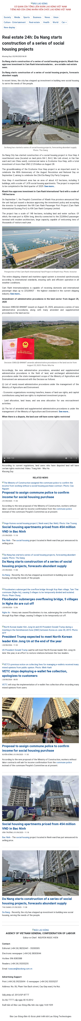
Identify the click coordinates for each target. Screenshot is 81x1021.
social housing (22, 540)
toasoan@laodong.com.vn (20, 968)
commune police (64, 509)
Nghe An (6, 612)
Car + (64, 22)
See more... (49, 186)
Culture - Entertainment (15, 22)
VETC (4, 684)
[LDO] (40, 485)
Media (17, 17)
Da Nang (6, 575)
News (47, 17)
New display (9, 27)
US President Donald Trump (15, 650)
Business (37, 17)
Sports (26, 17)
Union (55, 17)
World (55, 22)
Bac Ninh (6, 540)
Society (7, 17)
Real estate (34, 22)
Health (46, 22)
